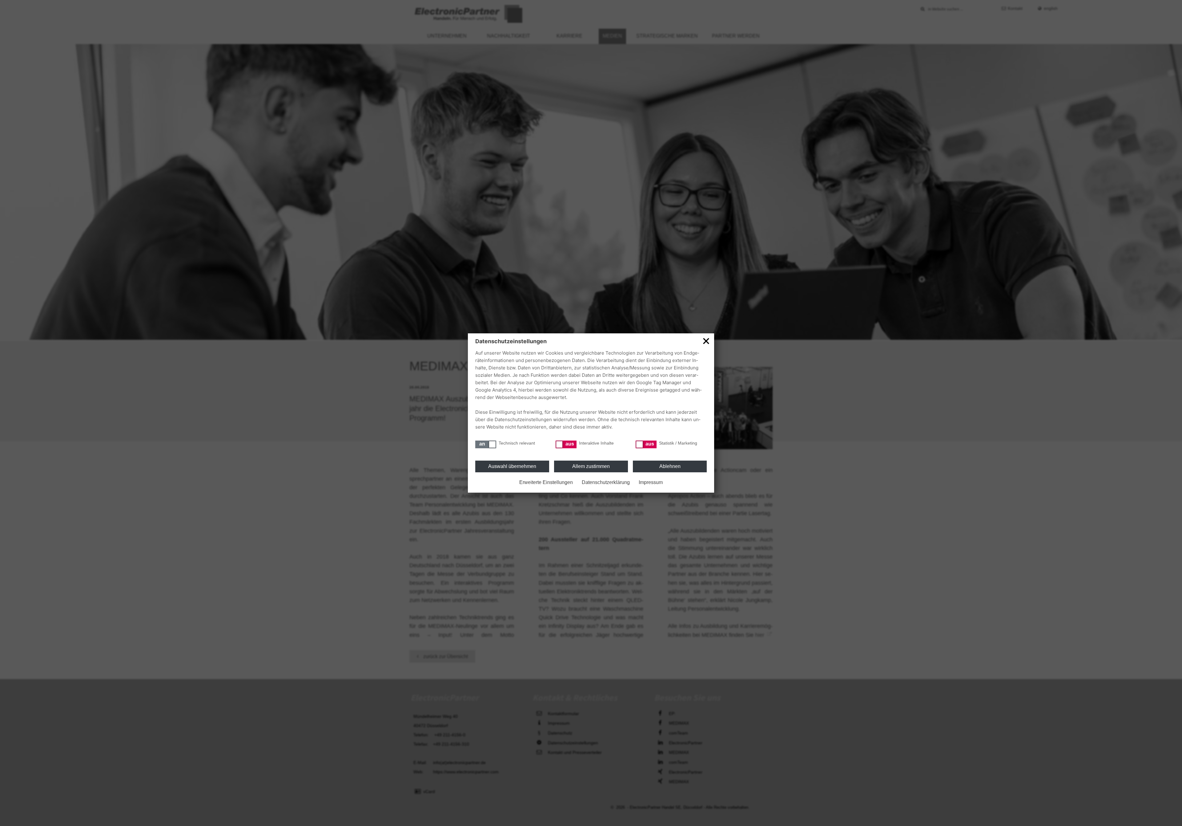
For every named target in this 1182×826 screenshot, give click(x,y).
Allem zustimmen (591, 466)
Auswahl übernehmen (512, 466)
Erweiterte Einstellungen (546, 482)
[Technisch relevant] (485, 444)
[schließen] (706, 341)
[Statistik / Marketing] (646, 444)
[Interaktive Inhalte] (566, 444)
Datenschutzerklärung (606, 482)
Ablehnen (670, 466)
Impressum (651, 482)
